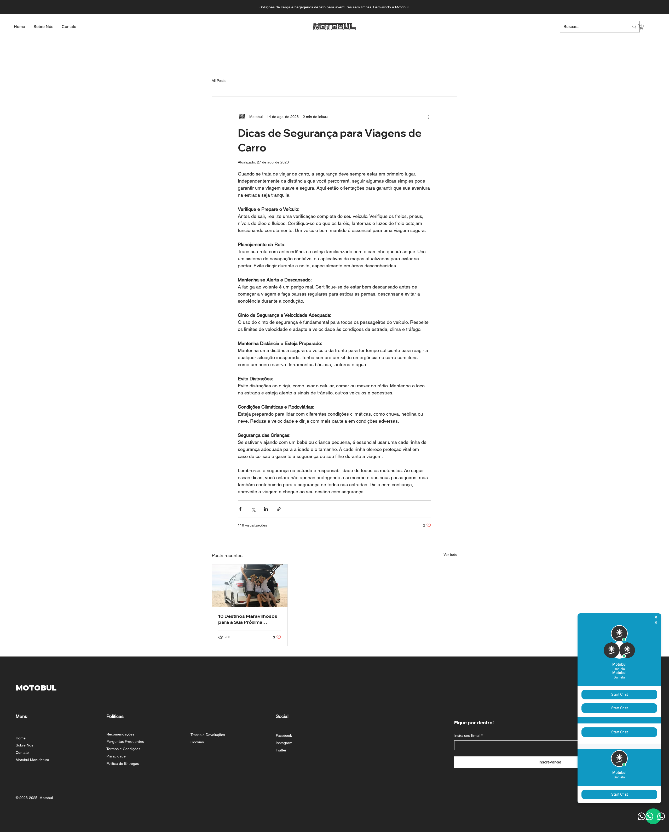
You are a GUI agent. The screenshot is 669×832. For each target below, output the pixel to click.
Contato (22, 752)
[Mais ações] (428, 117)
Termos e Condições (123, 749)
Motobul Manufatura (32, 760)
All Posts (219, 80)
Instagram (284, 743)
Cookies (197, 742)
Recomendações (120, 734)
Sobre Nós (24, 745)
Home (21, 738)
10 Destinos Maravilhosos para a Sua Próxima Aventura (247, 619)
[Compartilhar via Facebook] (240, 509)
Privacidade (116, 756)
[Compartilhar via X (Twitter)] (253, 509)
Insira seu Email (468, 735)
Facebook (284, 735)
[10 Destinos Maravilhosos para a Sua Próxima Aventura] (249, 585)
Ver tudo (450, 554)
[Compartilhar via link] (278, 509)
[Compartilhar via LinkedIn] (265, 509)
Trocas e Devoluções (208, 735)
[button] (641, 26)
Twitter (281, 750)
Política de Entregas (122, 763)
